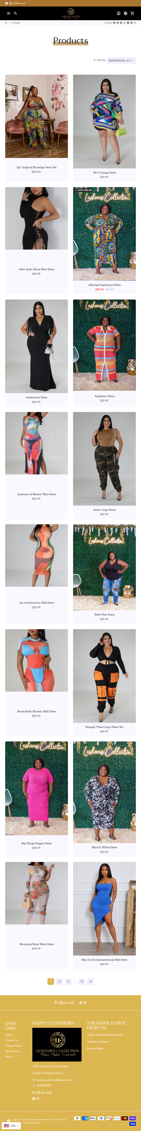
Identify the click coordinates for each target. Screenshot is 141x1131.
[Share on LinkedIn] (128, 22)
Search (9, 1035)
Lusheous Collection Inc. (40, 1119)
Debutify (35, 1122)
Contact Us (11, 1040)
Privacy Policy (13, 1046)
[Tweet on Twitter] (118, 22)
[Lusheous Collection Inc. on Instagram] (10, 3)
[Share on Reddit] (131, 22)
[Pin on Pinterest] (121, 22)
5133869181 (42, 1085)
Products (16, 22)
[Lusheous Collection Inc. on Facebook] (6, 3)
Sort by (99, 60)
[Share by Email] (135, 22)
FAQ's (8, 1057)
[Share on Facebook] (114, 22)
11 (81, 981)
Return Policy (12, 1051)
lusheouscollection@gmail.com (52, 1080)
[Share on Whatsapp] (124, 22)
